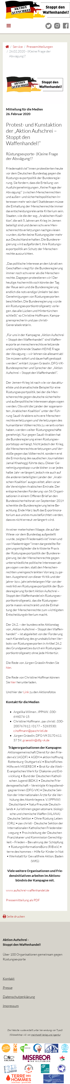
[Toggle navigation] (8, 25)
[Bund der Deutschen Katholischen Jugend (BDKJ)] (25, 1048)
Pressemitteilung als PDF (23, 900)
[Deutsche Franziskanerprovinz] (37, 1048)
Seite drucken (15, 916)
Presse (8, 988)
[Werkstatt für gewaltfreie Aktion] (53, 1078)
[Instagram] (57, 25)
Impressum (11, 1006)
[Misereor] (36, 1058)
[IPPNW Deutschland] (65, 1048)
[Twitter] (48, 25)
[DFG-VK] (51, 1048)
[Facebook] (66, 25)
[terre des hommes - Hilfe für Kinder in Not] (18, 1078)
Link (26, 692)
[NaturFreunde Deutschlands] (62, 1058)
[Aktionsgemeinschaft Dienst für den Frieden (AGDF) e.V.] (15, 1048)
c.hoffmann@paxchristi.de (30, 731)
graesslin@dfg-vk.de (36, 740)
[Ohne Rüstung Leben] (28, 1068)
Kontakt (8, 979)
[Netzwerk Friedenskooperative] (10, 1068)
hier (8, 667)
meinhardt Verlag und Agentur (46, 1034)
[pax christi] (45, 1068)
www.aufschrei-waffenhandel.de (27, 890)
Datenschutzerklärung (19, 997)
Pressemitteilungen (40, 47)
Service (18, 47)
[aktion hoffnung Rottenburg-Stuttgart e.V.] (6, 1048)
